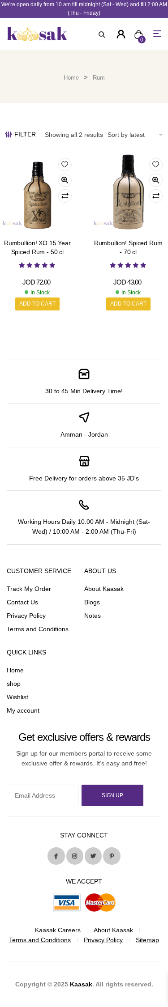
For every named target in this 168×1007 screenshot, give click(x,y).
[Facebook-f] (56, 855)
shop (14, 683)
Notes (92, 615)
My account (23, 710)
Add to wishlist (65, 164)
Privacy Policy (26, 615)
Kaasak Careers (58, 930)
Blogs (92, 602)
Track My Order (29, 588)
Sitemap (147, 939)
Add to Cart (37, 304)
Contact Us (22, 602)
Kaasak (81, 984)
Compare (65, 196)
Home (71, 77)
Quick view (65, 180)
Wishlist (17, 697)
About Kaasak (104, 588)
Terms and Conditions (38, 629)
